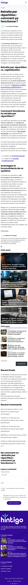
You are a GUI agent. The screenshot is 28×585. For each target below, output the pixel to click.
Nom (2, 483)
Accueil (3, 8)
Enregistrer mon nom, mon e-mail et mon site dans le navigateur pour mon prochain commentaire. (14, 497)
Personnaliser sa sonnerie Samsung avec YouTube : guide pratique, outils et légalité (14, 392)
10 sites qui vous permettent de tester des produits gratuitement (12, 420)
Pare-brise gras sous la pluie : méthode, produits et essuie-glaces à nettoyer (13, 398)
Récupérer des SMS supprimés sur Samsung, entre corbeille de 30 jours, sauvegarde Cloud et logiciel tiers (13, 385)
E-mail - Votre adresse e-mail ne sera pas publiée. (12, 489)
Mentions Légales (6, 569)
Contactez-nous (5, 571)
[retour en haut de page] (25, 576)
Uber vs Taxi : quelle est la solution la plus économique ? (12, 411)
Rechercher (4, 361)
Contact (9, 581)
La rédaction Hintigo (12, 26)
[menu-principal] (25, 2)
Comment (4, 475)
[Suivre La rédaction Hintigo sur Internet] (1, 247)
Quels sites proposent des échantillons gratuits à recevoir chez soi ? (13, 443)
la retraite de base (18, 156)
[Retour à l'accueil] (11, 2)
